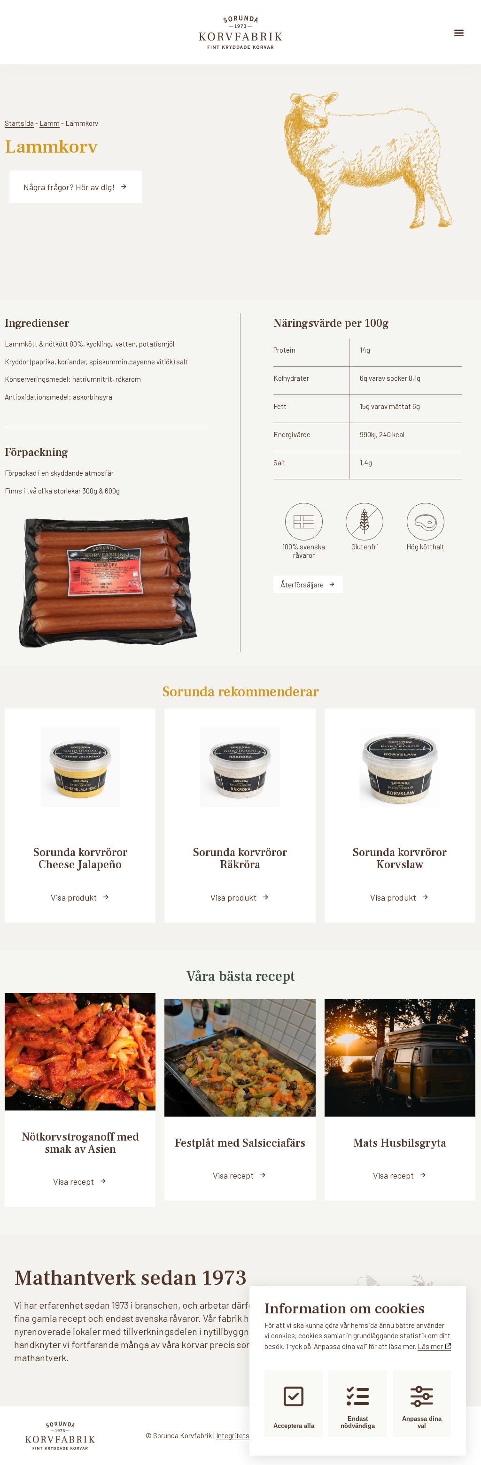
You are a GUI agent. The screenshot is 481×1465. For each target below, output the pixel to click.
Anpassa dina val (422, 1422)
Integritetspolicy (241, 1435)
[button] (459, 32)
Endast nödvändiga (358, 1422)
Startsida (19, 123)
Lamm (49, 123)
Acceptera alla (293, 1425)
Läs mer (431, 1346)
